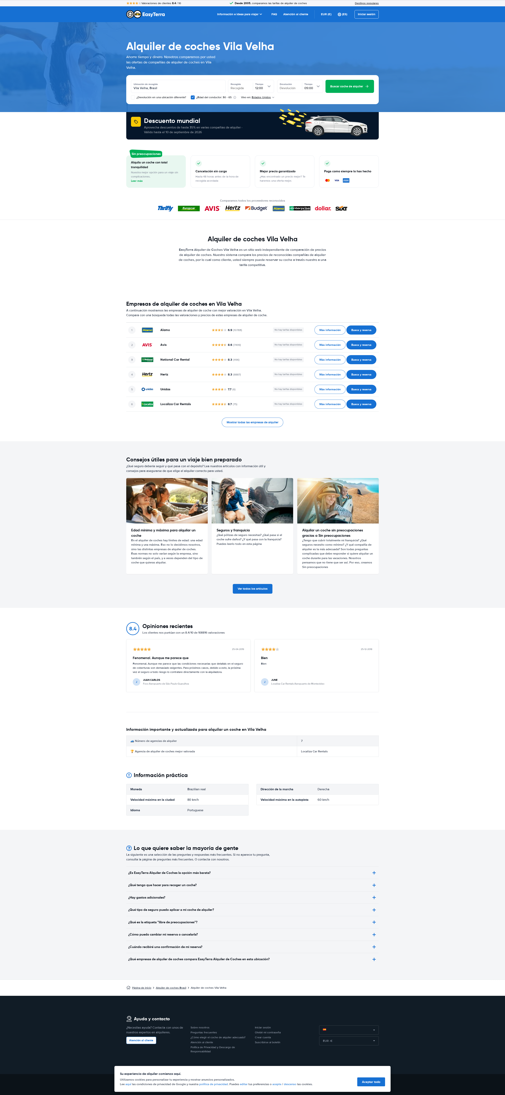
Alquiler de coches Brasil (171, 987)
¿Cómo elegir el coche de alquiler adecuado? (218, 1037)
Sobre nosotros (200, 1027)
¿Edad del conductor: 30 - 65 (214, 97)
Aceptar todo (371, 1082)
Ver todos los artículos (252, 589)
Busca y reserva (361, 330)
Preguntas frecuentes (204, 1032)
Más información (330, 330)
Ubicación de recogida (146, 84)
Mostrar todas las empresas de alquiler (252, 422)
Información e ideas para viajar (237, 14)
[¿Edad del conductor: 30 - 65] (193, 97)
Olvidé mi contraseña (268, 1032)
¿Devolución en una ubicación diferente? (161, 97)
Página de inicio (141, 987)
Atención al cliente (295, 14)
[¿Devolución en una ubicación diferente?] (133, 97)
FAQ (274, 14)
